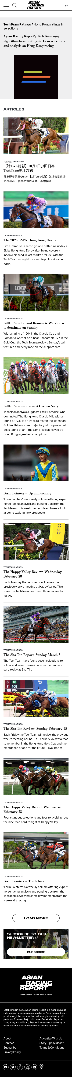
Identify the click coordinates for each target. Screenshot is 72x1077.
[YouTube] (6, 1067)
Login (66, 5)
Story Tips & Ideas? (51, 1043)
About (7, 1038)
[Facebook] (20, 1067)
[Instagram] (27, 1067)
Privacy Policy (12, 1052)
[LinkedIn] (34, 1067)
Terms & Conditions (51, 1047)
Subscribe (9, 1047)
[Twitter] (13, 1067)
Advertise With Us (50, 1038)
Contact (8, 1043)
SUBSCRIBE (36, 951)
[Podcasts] (41, 1067)
